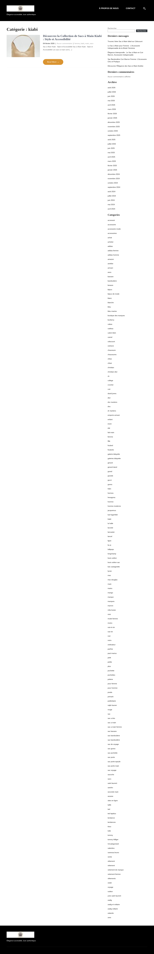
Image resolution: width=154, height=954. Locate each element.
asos (109, 272)
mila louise (112, 610)
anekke (110, 264)
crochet (110, 385)
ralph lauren (112, 705)
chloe (110, 359)
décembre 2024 (114, 174)
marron (110, 606)
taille (109, 805)
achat (110, 238)
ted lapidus (112, 813)
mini (109, 614)
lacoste (110, 528)
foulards (111, 450)
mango (110, 593)
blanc (110, 298)
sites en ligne (113, 800)
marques (111, 601)
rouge (110, 710)
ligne (109, 541)
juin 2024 (111, 200)
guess (110, 484)
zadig (110, 900)
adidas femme (113, 251)
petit (109, 658)
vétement (111, 865)
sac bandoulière (114, 740)
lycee (110, 571)
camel (110, 337)
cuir (109, 389)
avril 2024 (111, 209)
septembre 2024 (114, 187)
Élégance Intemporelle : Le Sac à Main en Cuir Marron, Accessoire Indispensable (125, 53)
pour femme (112, 684)
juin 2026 (111, 96)
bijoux (110, 289)
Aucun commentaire (64, 43)
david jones (112, 393)
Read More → (53, 62)
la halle (110, 523)
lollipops (111, 549)
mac (109, 575)
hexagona (111, 497)
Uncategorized (113, 844)
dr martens (112, 411)
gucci (110, 480)
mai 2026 (111, 101)
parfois (110, 649)
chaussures (112, 354)
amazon (111, 259)
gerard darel (112, 467)
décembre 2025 (114, 122)
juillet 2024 (112, 196)
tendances (112, 822)
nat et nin (111, 627)
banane (110, 277)
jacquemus (112, 510)
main (87, 43)
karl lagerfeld (113, 515)
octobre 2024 (113, 183)
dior (109, 398)
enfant (110, 419)
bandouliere (112, 281)
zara (109, 917)
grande (110, 476)
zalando (111, 913)
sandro (110, 787)
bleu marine (112, 311)
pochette (111, 671)
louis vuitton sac (114, 562)
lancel (110, 536)
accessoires (112, 233)
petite (110, 662)
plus (109, 666)
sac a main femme (115, 727)
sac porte (111, 757)
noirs (109, 640)
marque (111, 597)
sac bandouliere (114, 736)
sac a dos (111, 718)
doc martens (112, 402)
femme (77, 43)
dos (109, 406)
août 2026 (111, 88)
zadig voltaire (113, 909)
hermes (110, 493)
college (110, 380)
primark (110, 697)
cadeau (110, 328)
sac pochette (112, 753)
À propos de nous (109, 8)
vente (110, 857)
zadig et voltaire (114, 904)
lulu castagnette (114, 567)
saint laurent (112, 783)
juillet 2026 (112, 92)
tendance (111, 818)
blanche (111, 302)
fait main (111, 432)
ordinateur (112, 645)
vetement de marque (116, 870)
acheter (110, 242)
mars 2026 (112, 109)
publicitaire (112, 701)
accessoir (111, 220)
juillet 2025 (112, 144)
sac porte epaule (114, 762)
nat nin (110, 632)
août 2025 (111, 139)
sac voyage (112, 770)
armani (110, 268)
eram (110, 424)
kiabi (82, 43)
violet (110, 883)
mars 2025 (112, 161)
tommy (110, 835)
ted (109, 809)
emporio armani (114, 415)
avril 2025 (111, 157)
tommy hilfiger (113, 839)
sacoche (111, 774)
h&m (109, 489)
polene (110, 679)
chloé (110, 363)
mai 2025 (111, 152)
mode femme (113, 619)
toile (109, 831)
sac (109, 714)
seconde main (113, 792)
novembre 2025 (114, 127)
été (109, 428)
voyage (110, 887)
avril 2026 (111, 105)
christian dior (112, 372)
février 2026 (112, 114)
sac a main (112, 723)
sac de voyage (113, 744)
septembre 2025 (114, 135)
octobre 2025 (113, 131)
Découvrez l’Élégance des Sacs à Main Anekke (125, 66)
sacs (91, 43)
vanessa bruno (113, 852)
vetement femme (114, 874)
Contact (130, 8)
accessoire (112, 225)
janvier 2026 (112, 118)
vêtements (112, 878)
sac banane (112, 731)
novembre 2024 (114, 178)
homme (110, 502)
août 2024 (111, 191)
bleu (109, 307)
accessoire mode (114, 229)
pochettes (111, 675)
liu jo (109, 545)
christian (111, 367)
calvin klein (112, 333)
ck (108, 376)
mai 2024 (111, 204)
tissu (109, 826)
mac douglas (112, 580)
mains (110, 588)
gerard (110, 463)
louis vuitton (112, 558)
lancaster (111, 532)
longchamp (112, 554)
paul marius (112, 653)
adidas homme (113, 255)
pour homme (112, 688)
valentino (111, 848)
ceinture (111, 346)
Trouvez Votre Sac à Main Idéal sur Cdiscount (125, 41)
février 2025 (112, 165)
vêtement (111, 861)
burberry (111, 320)
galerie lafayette (114, 454)
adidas (110, 246)
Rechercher (112, 28)
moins (110, 623)
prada (110, 692)
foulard (110, 445)
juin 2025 (111, 148)
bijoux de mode (113, 294)
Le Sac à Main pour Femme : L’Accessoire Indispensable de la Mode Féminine (124, 47)
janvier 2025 (112, 170)
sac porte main (113, 766)
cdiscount (111, 341)
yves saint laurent (114, 896)
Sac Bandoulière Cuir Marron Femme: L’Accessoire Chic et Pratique (127, 60)
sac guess (111, 749)
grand (110, 471)
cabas (110, 324)
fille (109, 441)
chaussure (112, 350)
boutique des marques (116, 315)
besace (110, 285)
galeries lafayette (114, 458)
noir (109, 636)
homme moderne (114, 506)
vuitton (110, 891)
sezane (110, 796)
